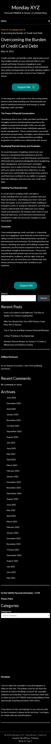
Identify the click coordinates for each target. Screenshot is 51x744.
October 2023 (13, 426)
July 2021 (11, 566)
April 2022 (11, 516)
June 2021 (11, 572)
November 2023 (14, 420)
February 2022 (13, 527)
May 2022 (11, 510)
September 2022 (14, 493)
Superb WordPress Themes (25, 738)
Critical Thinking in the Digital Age (19, 336)
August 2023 (12, 437)
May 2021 (11, 578)
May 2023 (11, 454)
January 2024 (12, 414)
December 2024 (14, 403)
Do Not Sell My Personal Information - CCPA (20, 593)
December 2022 (14, 482)
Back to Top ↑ (25, 741)
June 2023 (11, 448)
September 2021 (14, 555)
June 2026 (11, 397)
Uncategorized (16, 29)
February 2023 (13, 471)
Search (4, 293)
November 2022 (14, 487)
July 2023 (11, 442)
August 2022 (12, 499)
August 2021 (12, 561)
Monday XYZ (25, 7)
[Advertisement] (25, 646)
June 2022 (11, 504)
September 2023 (14, 431)
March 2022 (12, 521)
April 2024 (11, 409)
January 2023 (12, 476)
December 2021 (14, 538)
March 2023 (12, 465)
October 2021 (13, 549)
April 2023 (11, 459)
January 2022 (12, 533)
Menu (4, 21)
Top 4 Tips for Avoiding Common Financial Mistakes (26, 330)
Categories (6, 611)
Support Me (26, 87)
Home (4, 29)
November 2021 (14, 544)
